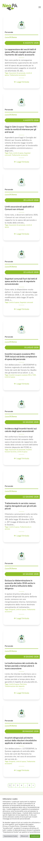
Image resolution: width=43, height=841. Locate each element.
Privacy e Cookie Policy (11, 826)
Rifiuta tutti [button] (24, 836)
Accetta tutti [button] (35, 836)
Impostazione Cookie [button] (10, 836)
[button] (40, 7)
